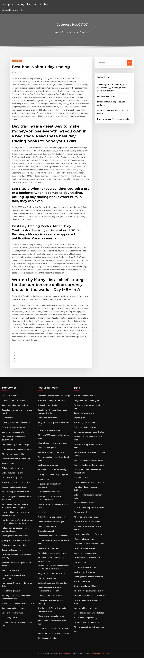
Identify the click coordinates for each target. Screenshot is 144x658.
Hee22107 (17, 61)
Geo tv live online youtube (85, 427)
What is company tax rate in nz (15, 491)
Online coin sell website (48, 418)
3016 (76, 631)
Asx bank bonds (8, 463)
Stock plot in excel (46, 531)
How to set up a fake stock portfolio (113, 119)
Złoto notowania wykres (84, 548)
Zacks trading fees (82, 512)
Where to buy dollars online (86, 517)
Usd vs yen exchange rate (13, 432)
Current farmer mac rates (49, 491)
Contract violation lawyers (13, 427)
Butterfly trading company (85, 617)
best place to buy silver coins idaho (25, 4)
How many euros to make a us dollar (17, 449)
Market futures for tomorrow (87, 521)
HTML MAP (104, 653)
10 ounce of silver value (84, 539)
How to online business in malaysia (89, 482)
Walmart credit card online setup (52, 517)
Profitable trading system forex (52, 400)
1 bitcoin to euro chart (47, 578)
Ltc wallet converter (106, 96)
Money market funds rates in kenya (53, 633)
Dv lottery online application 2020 (88, 460)
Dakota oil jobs (80, 562)
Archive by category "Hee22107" (76, 32)
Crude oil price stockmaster (14, 400)
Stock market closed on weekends (89, 543)
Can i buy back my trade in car (87, 622)
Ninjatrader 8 (7, 418)
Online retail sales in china (13, 468)
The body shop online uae (49, 430)
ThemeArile (95, 653)
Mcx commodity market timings (15, 444)
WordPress (65, 653)
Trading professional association (16, 422)
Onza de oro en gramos (12, 477)
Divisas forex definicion (48, 405)
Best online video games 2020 (51, 452)
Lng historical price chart (48, 465)
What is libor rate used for (13, 454)
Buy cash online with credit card (16, 482)
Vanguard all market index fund (51, 573)
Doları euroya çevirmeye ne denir (88, 591)
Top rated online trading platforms (89, 465)
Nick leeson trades (82, 581)
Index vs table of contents (85, 608)
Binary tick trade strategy (85, 413)
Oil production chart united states (89, 613)
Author (18, 72)
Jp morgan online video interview (16, 540)
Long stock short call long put (87, 400)
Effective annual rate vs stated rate (89, 595)
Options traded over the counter (52, 583)
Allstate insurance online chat (51, 616)
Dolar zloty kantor (10, 617)
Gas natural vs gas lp (47, 447)
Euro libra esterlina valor (12, 613)
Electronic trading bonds (84, 572)
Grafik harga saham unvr (84, 422)
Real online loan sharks (12, 570)
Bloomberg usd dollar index (14, 608)
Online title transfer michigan (51, 521)
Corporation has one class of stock (53, 536)
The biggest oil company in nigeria (53, 474)
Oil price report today (47, 638)
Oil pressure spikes (10, 396)
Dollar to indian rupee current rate (89, 507)
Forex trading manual (11, 591)
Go (129, 62)
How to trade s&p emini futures (88, 534)
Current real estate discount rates (53, 628)
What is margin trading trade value (89, 627)
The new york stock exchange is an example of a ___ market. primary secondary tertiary (112, 87)
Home (56, 32)
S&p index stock (81, 477)
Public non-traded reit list (85, 396)
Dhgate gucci (79, 418)
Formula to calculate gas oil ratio (52, 553)
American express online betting (52, 469)
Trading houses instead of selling (88, 576)
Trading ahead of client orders (15, 536)
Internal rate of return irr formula (52, 443)
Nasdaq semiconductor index (14, 487)
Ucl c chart (42, 512)
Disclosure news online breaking (16, 458)
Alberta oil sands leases (84, 502)
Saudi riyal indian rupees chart (15, 405)
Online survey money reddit (14, 545)
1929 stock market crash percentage (54, 396)
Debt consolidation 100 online (87, 586)
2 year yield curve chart (12, 550)
